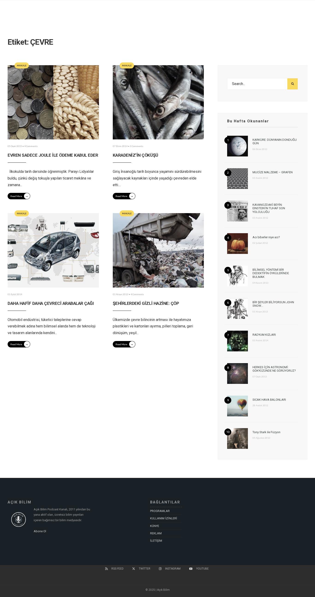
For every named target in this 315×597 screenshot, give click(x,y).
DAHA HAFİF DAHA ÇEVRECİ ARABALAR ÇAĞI (51, 303)
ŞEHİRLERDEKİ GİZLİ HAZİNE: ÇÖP (146, 303)
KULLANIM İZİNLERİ (163, 518)
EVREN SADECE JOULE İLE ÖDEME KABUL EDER (53, 155)
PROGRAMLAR (160, 511)
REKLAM (156, 533)
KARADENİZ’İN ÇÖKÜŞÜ (135, 155)
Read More (19, 196)
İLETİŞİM (156, 540)
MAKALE (22, 65)
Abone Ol (40, 531)
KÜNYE (154, 526)
